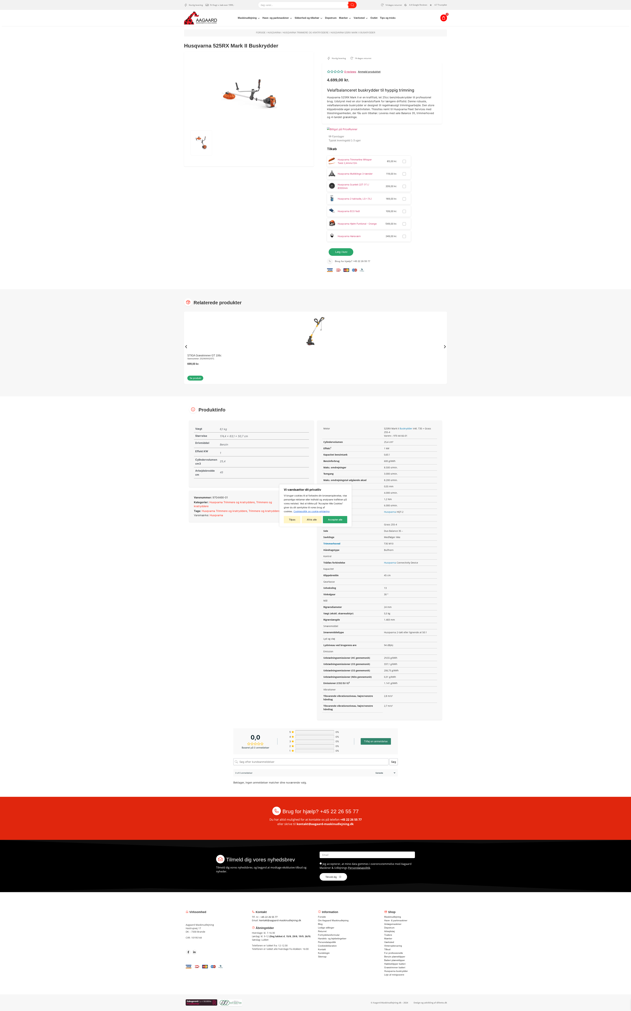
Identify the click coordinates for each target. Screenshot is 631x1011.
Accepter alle (335, 519)
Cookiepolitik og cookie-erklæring (311, 511)
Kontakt (322, 949)
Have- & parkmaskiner (395, 920)
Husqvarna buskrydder (396, 971)
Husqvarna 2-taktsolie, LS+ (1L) (355, 198)
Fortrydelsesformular (329, 935)
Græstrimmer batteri (394, 967)
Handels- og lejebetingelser (332, 938)
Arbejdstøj (389, 931)
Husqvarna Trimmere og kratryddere (306, 32)
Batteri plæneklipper (394, 960)
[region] (315, 505)
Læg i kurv (341, 252)
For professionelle (393, 953)
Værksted (359, 17)
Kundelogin (324, 953)
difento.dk (441, 1002)
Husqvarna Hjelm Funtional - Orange (357, 223)
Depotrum (331, 17)
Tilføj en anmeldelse (376, 741)
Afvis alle (312, 519)
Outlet (373, 17)
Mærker (343, 17)
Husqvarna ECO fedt (349, 211)
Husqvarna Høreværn (349, 236)
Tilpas (292, 519)
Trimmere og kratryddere (264, 511)
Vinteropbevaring (393, 945)
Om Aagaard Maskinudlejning (333, 920)
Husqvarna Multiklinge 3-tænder (355, 173)
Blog (320, 924)
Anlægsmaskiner (392, 924)
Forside (261, 32)
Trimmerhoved (331, 543)
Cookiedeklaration (327, 945)
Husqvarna (274, 32)
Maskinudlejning (247, 17)
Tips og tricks (388, 17)
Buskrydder (406, 428)
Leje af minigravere (394, 974)
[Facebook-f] (188, 952)
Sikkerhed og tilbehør (307, 17)
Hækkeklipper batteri (395, 964)
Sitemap (322, 956)
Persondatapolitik (359, 868)
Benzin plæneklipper (394, 956)
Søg (393, 761)
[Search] (352, 5)
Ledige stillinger (326, 927)
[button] (382, 72)
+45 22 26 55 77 (352, 261)
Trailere (388, 935)
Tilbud (387, 949)
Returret (322, 931)
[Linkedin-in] (194, 952)
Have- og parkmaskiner (275, 17)
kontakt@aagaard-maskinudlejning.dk (325, 824)
